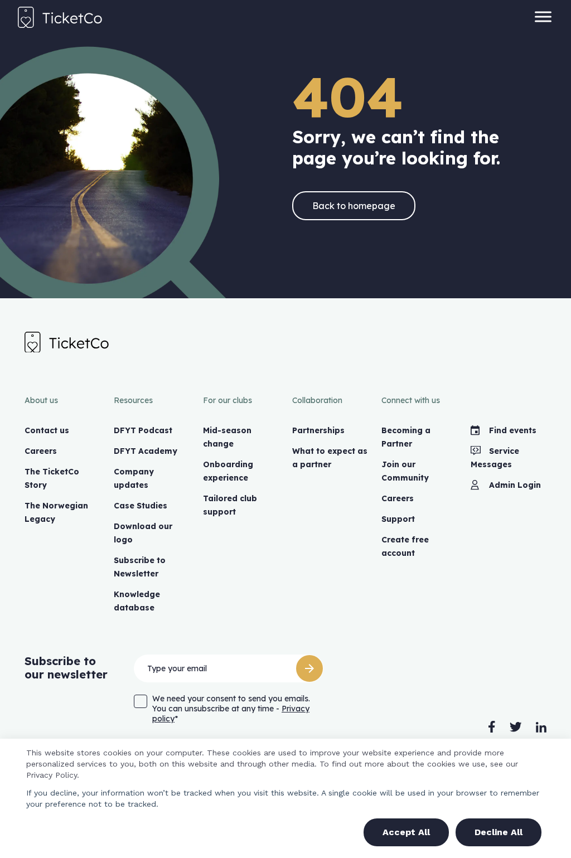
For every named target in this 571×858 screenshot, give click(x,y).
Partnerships (318, 430)
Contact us (47, 430)
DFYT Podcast (143, 430)
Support (398, 519)
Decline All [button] (498, 832)
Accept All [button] (406, 832)
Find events (512, 430)
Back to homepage (353, 205)
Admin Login (515, 485)
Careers (41, 451)
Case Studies (140, 506)
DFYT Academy (145, 451)
